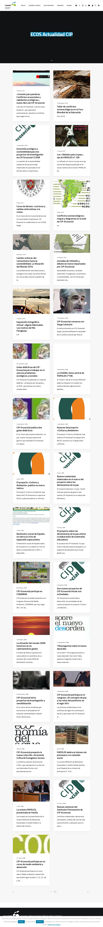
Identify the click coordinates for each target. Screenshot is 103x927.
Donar (69, 5)
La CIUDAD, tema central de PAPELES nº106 (70, 374)
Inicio (23, 5)
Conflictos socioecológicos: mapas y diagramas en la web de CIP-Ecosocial (71, 218)
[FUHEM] (9, 5)
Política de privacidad (35, 916)
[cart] (98, 5)
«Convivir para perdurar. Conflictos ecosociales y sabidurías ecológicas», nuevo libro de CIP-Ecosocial (30, 98)
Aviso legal (24, 916)
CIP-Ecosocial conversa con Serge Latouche (70, 323)
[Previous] (15, 892)
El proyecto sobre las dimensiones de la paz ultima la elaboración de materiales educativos (71, 535)
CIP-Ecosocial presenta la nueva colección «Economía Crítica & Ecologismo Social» (30, 755)
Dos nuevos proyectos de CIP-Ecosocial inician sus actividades (69, 591)
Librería (60, 5)
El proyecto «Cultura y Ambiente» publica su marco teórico (30, 485)
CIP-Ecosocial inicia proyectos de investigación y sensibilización (30, 700)
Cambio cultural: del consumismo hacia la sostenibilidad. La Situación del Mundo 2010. (30, 262)
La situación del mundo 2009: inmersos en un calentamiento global (31, 646)
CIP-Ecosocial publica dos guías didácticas (29, 429)
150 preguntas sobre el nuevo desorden (72, 647)
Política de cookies (47, 916)
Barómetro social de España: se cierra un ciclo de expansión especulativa (30, 536)
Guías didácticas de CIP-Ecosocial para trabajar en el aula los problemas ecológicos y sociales (30, 371)
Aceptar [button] (21, 922)
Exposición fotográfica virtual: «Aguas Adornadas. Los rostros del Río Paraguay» (29, 326)
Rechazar (40, 922)
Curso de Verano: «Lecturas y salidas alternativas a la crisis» (30, 209)
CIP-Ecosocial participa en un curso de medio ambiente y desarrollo (30, 864)
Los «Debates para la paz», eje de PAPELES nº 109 (70, 156)
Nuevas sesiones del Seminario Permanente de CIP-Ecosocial (70, 809)
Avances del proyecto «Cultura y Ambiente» (68, 429)
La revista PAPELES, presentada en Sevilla (27, 811)
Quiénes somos (34, 5)
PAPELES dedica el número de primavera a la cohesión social (71, 755)
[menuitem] (23, 5)
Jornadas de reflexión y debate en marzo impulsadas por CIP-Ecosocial (71, 263)
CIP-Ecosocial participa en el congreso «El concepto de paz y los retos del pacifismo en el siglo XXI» (72, 699)
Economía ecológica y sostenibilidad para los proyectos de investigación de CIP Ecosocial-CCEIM (29, 153)
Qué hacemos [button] (49, 5)
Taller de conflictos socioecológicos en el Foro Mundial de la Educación (70, 109)
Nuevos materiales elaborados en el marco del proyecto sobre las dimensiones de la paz (70, 480)
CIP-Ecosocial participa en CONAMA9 (29, 592)
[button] (76, 5)
